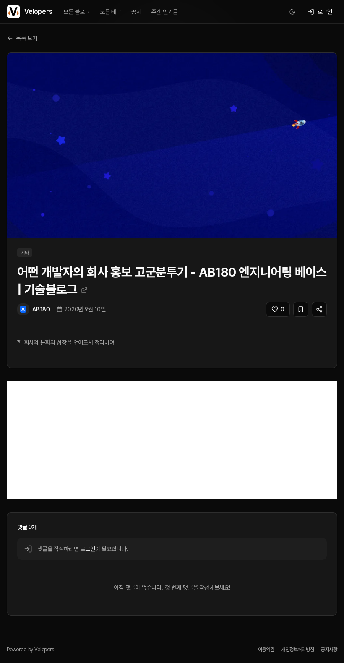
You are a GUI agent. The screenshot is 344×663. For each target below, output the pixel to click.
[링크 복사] (319, 309)
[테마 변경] (292, 11)
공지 (136, 11)
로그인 (87, 549)
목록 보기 (26, 38)
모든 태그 (110, 11)
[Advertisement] (172, 440)
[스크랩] (300, 309)
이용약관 (266, 650)
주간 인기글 (164, 11)
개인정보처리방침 (297, 650)
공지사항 (329, 650)
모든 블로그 (76, 11)
